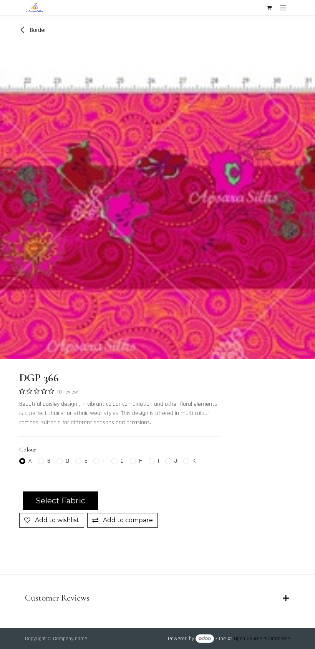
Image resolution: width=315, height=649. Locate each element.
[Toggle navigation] (283, 7)
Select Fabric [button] (60, 500)
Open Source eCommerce (262, 638)
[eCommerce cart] (269, 8)
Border (37, 30)
